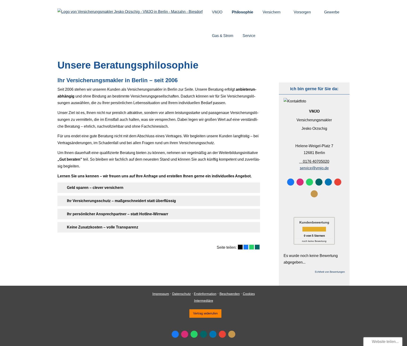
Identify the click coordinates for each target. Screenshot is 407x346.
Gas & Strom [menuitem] (222, 36)
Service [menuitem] (249, 36)
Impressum (160, 294)
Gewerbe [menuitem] (331, 12)
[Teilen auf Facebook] (246, 247)
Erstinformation (205, 294)
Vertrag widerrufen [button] (205, 313)
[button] (95, 188)
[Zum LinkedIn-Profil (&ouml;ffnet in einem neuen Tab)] (328, 182)
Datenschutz (181, 294)
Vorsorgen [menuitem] (302, 12)
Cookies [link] (249, 294)
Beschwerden (230, 294)
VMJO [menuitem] (217, 12)
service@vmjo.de (314, 168)
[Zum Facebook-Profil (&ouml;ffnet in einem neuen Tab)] (290, 182)
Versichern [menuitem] (272, 12)
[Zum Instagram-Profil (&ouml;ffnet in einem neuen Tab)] (300, 182)
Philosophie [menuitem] (242, 12)
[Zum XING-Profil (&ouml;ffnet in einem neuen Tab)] (318, 182)
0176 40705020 (316, 161)
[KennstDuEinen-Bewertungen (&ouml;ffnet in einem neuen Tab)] (314, 193)
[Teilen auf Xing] (257, 247)
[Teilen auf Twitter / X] (240, 247)
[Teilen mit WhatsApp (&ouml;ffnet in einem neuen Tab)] (251, 247)
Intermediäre (203, 300)
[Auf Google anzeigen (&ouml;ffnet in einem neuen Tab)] (337, 182)
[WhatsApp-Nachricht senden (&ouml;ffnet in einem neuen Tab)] (309, 182)
